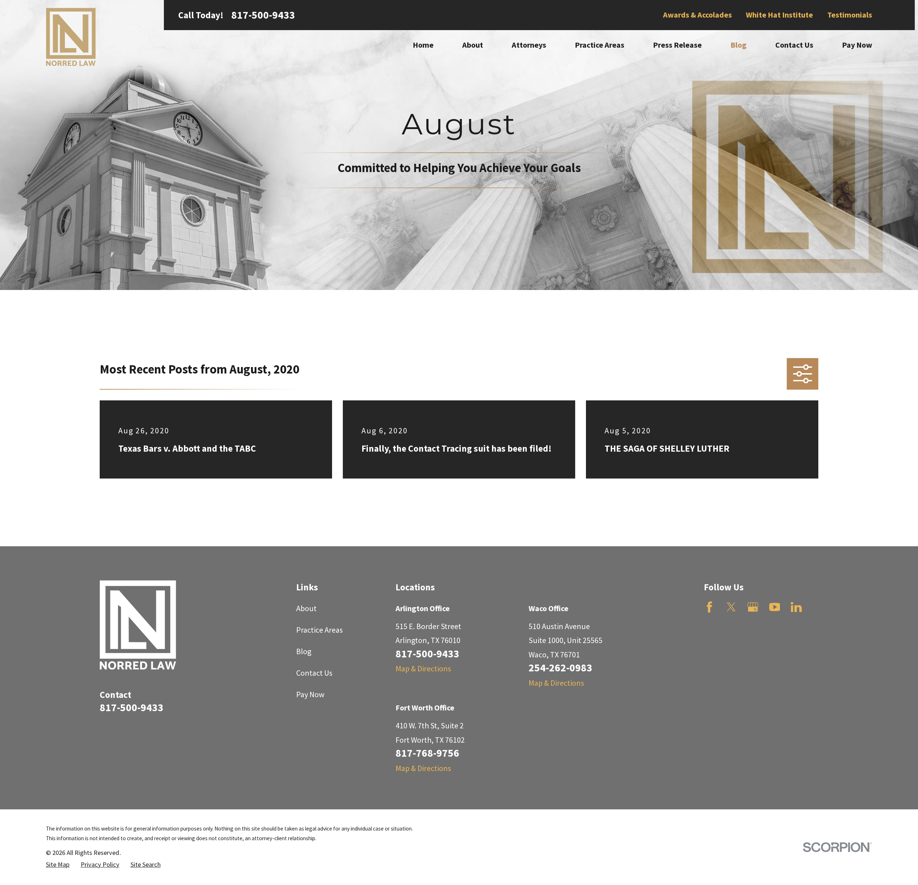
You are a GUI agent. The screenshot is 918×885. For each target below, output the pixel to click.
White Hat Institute (779, 15)
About (306, 608)
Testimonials (849, 15)
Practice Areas (319, 630)
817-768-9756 (427, 753)
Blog (303, 651)
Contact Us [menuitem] (794, 45)
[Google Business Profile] (752, 607)
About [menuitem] (472, 45)
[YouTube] (774, 607)
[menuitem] (58, 865)
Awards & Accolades (697, 15)
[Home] (71, 37)
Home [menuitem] (423, 45)
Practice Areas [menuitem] (599, 45)
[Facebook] (709, 607)
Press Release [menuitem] (677, 45)
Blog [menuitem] (738, 45)
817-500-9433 (263, 15)
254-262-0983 (560, 667)
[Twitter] (731, 607)
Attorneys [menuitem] (529, 45)
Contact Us (314, 673)
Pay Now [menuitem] (857, 45)
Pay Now (310, 694)
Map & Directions (423, 668)
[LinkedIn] (796, 607)
